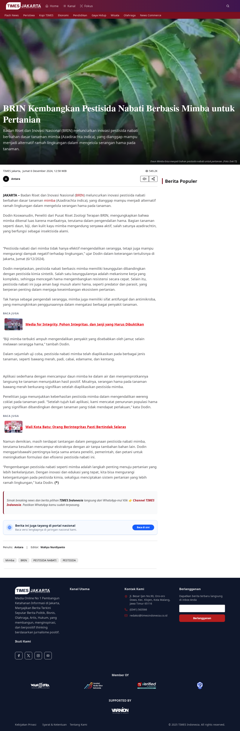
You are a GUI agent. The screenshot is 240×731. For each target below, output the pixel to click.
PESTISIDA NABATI (44, 560)
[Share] (153, 179)
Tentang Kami (78, 724)
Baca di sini (143, 527)
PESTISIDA (69, 560)
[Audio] (144, 179)
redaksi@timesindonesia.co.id (148, 615)
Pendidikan (80, 15)
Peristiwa (29, 15)
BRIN (80, 195)
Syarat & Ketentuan (54, 724)
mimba (49, 200)
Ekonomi (63, 15)
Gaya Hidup (99, 15)
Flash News (11, 15)
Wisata (115, 15)
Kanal (71, 6)
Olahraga (130, 15)
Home (54, 6)
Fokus (88, 6)
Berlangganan (202, 618)
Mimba (9, 560)
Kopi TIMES (46, 15)
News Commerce (150, 15)
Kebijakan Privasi (25, 724)
